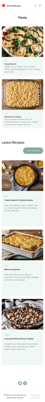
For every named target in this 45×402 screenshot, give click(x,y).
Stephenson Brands (15, 398)
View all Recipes (33, 150)
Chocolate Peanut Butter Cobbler (19, 339)
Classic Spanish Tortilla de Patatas (18, 200)
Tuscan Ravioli (10, 64)
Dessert (7, 335)
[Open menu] (35, 5)
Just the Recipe (13, 5)
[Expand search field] (40, 5)
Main (6, 61)
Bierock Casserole (12, 269)
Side (6, 113)
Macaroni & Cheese (12, 117)
